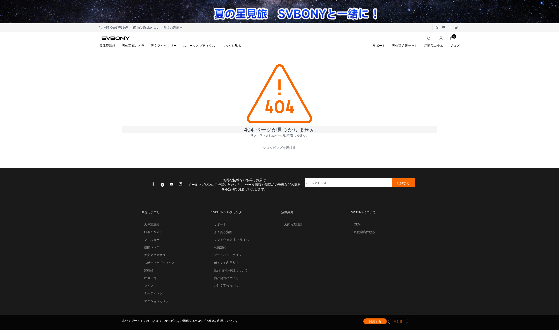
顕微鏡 (148, 270)
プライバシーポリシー (229, 255)
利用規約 (220, 247)
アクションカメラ (156, 301)
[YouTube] (171, 184)
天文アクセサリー (156, 255)
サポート (220, 224)
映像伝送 (150, 278)
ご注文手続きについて (229, 286)
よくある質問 (223, 232)
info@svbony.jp (147, 27)
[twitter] (162, 184)
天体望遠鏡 (151, 224)
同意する (375, 321)
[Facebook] (153, 184)
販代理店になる (364, 232)
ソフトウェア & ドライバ (231, 239)
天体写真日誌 (293, 224)
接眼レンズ (151, 247)
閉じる (398, 321)
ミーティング (153, 293)
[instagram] (180, 184)
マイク (148, 286)
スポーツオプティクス (159, 263)
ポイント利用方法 (226, 263)
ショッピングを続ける (279, 147)
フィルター (151, 239)
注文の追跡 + (173, 27)
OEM (357, 224)
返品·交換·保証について (231, 270)
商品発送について (226, 278)
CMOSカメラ (153, 232)
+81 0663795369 (115, 27)
